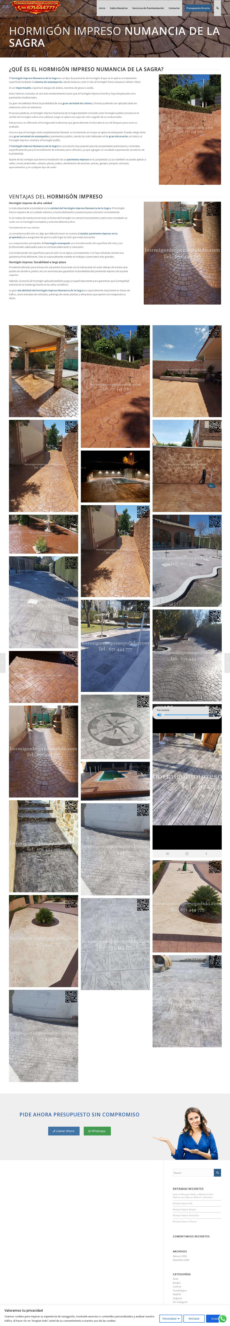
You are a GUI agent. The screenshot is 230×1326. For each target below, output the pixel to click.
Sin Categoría (180, 1302)
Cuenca (177, 1286)
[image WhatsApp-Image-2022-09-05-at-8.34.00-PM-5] (188, 372)
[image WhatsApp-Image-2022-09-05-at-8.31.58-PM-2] (188, 782)
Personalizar (169, 1318)
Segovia (177, 1298)
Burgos (177, 1282)
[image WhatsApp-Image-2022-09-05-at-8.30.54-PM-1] (45, 942)
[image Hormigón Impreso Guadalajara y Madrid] (45, 753)
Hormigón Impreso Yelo (182, 1203)
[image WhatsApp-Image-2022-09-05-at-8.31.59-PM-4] (117, 478)
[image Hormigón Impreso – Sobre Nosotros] (188, 467)
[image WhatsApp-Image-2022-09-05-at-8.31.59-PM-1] (117, 647)
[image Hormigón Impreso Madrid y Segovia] (117, 728)
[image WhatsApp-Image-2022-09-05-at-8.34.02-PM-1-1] (117, 388)
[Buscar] (217, 8)
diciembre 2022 (181, 1260)
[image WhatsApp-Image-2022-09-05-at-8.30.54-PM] (188, 907)
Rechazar (194, 1318)
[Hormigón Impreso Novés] (3, 663)
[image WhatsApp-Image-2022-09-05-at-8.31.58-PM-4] (45, 678)
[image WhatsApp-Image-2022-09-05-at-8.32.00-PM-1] (45, 535)
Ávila (175, 1278)
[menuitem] (102, 8)
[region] (115, 1315)
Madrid (177, 1294)
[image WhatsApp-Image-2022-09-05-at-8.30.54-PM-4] (45, 1037)
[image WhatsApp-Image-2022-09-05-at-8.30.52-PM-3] (117, 552)
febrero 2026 (180, 1256)
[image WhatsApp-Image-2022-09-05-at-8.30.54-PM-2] (117, 945)
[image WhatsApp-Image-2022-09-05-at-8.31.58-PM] (117, 782)
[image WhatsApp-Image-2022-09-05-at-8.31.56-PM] (117, 850)
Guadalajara (180, 1290)
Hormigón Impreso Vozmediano (186, 1215)
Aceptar (215, 1318)
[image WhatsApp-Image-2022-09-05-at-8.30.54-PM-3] (188, 1002)
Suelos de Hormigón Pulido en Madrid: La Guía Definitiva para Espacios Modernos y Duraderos (193, 1196)
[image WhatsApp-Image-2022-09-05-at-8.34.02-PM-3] (45, 372)
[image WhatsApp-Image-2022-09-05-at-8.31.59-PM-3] (188, 562)
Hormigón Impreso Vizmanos (185, 1221)
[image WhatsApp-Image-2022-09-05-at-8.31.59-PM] (188, 656)
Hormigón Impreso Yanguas (184, 1209)
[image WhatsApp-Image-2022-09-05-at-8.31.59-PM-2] (45, 603)
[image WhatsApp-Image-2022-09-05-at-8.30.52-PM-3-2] (45, 467)
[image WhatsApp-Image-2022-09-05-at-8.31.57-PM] (45, 847)
